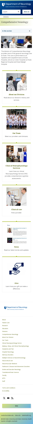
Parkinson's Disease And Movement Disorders (16, 366)
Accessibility (5, 391)
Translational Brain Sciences (10, 372)
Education (5, 328)
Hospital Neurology (8, 352)
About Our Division (7, 337)
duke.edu (18, 415)
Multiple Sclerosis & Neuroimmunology (13, 358)
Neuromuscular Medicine (9, 363)
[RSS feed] (12, 398)
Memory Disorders (7, 355)
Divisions (5, 331)
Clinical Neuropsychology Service (12, 343)
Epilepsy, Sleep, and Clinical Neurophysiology (15, 346)
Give (16, 406)
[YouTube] (8, 398)
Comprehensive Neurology (10, 334)
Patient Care (6, 323)
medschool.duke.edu (7, 415)
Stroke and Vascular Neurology (11, 369)
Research (5, 325)
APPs (3, 378)
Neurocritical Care (7, 360)
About (4, 320)
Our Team (5, 340)
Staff (3, 381)
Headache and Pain (8, 349)
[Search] (19, 12)
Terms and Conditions (8, 388)
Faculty (4, 375)
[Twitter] (4, 398)
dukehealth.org (26, 415)
